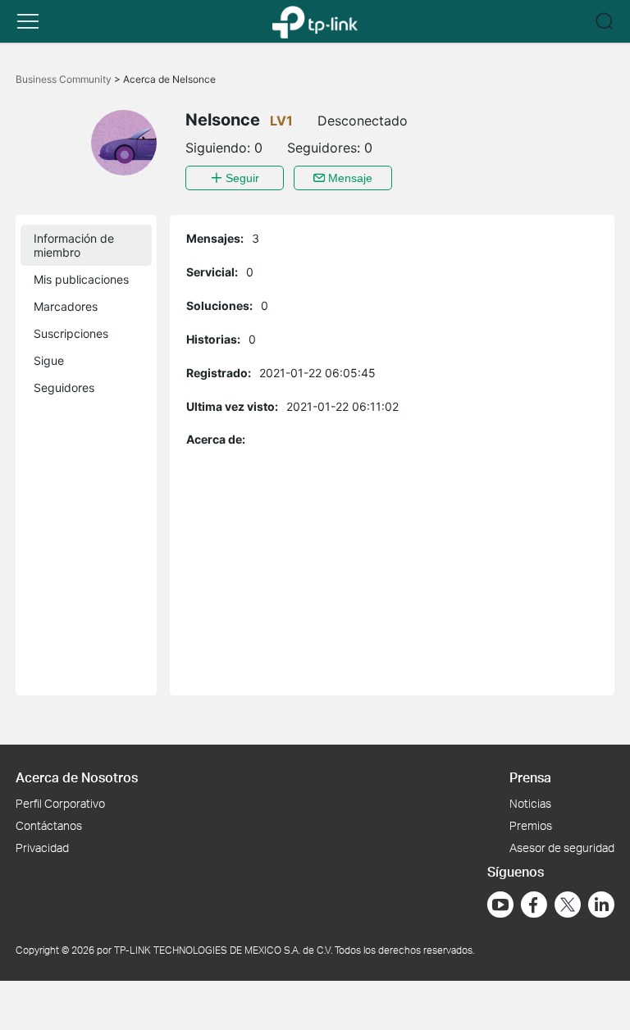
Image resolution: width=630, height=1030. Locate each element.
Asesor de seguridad (561, 848)
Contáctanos (49, 825)
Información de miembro (74, 245)
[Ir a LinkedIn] (601, 904)
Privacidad (42, 848)
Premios (530, 825)
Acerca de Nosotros (77, 777)
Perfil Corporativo (60, 803)
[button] (28, 21)
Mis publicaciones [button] (81, 279)
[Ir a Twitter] (568, 906)
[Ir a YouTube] (500, 904)
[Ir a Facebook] (534, 904)
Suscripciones (71, 333)
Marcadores (66, 306)
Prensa (530, 777)
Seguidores (64, 387)
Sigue (49, 360)
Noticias (530, 803)
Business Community (65, 79)
